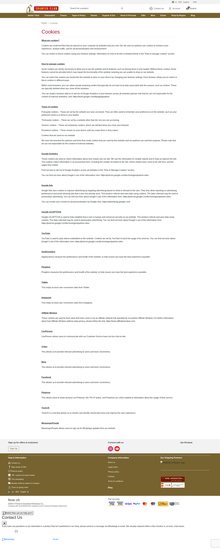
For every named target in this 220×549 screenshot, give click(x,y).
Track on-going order (19, 487)
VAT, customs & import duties (23, 475)
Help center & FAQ (18, 467)
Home (44, 23)
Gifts (143, 15)
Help (195, 2)
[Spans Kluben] (33, 8)
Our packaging (18, 479)
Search (99, 8)
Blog (193, 15)
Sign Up (13, 448)
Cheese (63, 15)
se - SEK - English (19, 492)
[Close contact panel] (4, 523)
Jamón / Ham (33, 15)
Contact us (15, 463)
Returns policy (17, 471)
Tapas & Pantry (78, 15)
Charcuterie (49, 15)
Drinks (163, 15)
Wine (153, 15)
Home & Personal (128, 15)
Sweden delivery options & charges (25, 483)
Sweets (94, 15)
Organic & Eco (108, 15)
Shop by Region (178, 15)
